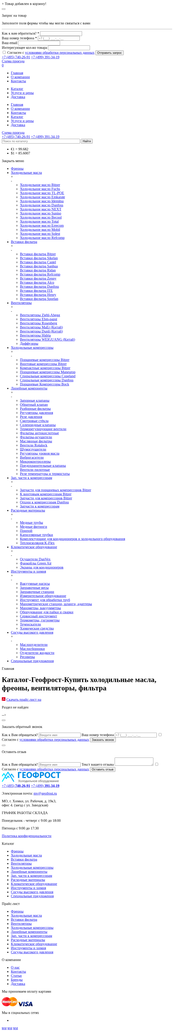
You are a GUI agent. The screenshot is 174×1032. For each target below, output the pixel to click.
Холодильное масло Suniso (40, 213)
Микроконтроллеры (35, 461)
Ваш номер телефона (98, 735)
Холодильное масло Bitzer (40, 185)
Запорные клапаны (34, 400)
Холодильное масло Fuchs (40, 189)
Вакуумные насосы (35, 584)
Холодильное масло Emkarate (42, 197)
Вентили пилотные (35, 470)
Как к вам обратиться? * (20, 33)
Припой (26, 531)
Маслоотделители (34, 645)
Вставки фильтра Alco (37, 282)
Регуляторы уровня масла (39, 453)
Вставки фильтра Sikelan (39, 258)
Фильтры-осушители (36, 437)
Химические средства (37, 628)
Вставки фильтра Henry (38, 295)
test (4, 1028)
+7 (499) (45, 786)
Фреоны (17, 168)
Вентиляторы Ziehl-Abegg (40, 315)
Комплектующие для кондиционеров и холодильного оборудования (72, 539)
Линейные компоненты (29, 388)
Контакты (18, 81)
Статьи (16, 976)
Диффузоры (29, 343)
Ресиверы (27, 657)
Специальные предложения (32, 661)
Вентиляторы (21, 303)
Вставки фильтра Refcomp (40, 274)
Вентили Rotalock (33, 445)
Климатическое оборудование (34, 547)
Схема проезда (13, 61)
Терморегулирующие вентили (43, 429)
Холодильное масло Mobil (40, 229)
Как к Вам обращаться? (20, 735)
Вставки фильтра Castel (38, 262)
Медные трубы (31, 522)
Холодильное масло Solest (40, 234)
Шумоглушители (33, 449)
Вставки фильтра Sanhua (39, 266)
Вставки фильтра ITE (36, 291)
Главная (17, 73)
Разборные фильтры (35, 409)
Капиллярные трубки (36, 535)
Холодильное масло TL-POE (42, 193)
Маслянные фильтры (36, 441)
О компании (20, 77)
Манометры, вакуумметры (40, 608)
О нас (15, 967)
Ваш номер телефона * (19, 38)
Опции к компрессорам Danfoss (44, 502)
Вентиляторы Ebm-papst (38, 319)
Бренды (17, 980)
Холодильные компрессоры (32, 348)
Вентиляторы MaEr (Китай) (41, 327)
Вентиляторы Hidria (35, 335)
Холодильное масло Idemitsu (42, 201)
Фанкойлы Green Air (35, 563)
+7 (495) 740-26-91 (16, 57)
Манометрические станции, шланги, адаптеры (56, 604)
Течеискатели (30, 624)
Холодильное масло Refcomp (42, 238)
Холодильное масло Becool (41, 217)
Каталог (17, 89)
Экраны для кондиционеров (41, 567)
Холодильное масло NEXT (40, 209)
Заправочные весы (34, 588)
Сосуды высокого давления (32, 632)
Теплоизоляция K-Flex (37, 543)
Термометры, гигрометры (40, 620)
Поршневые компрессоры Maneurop (47, 372)
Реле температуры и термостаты (45, 474)
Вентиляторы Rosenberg (38, 323)
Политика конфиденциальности (26, 836)
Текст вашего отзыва (98, 764)
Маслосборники (32, 649)
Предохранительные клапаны (43, 466)
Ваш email (9, 43)
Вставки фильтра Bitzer (38, 254)
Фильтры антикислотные (39, 433)
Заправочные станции (37, 592)
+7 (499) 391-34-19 (45, 57)
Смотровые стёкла (34, 421)
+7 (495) (16, 786)
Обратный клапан (34, 404)
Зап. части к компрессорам (31, 478)
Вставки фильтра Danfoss (39, 286)
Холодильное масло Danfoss (41, 205)
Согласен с (50, 52)
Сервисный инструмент (38, 616)
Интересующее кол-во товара (24, 48)
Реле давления (31, 417)
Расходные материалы (28, 510)
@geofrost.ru (47, 793)
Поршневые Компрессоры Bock (44, 384)
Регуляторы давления (36, 413)
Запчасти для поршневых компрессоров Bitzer (55, 490)
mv (36, 793)
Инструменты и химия (28, 571)
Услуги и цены (22, 93)
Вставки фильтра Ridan (38, 270)
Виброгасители (32, 457)
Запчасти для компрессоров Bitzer (46, 498)
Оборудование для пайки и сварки (46, 612)
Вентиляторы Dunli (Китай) (41, 331)
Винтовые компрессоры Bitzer (43, 364)
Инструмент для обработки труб (45, 600)
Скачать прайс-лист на (23, 699)
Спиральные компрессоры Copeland (47, 376)
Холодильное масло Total (39, 221)
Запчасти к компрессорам (39, 506)
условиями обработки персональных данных (59, 52)
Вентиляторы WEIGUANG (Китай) (47, 339)
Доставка (18, 97)
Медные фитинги (33, 527)
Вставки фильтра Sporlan (39, 299)
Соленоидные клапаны (38, 425)
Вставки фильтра (24, 242)
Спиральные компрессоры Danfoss (46, 380)
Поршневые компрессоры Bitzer (44, 360)
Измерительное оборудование (43, 596)
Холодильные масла (26, 173)
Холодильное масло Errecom (42, 225)
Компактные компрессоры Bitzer (45, 368)
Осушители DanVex (35, 559)
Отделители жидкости (37, 653)
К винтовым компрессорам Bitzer (45, 494)
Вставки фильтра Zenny (38, 278)
